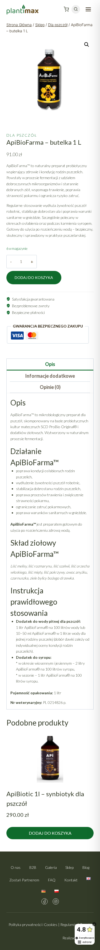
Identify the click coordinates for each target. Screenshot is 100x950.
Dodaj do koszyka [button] (50, 832)
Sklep (69, 867)
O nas (16, 867)
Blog (85, 867)
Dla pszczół (21, 135)
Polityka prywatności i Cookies (33, 924)
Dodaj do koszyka (34, 277)
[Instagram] (55, 901)
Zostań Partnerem (24, 880)
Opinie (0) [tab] (50, 387)
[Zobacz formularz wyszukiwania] (75, 9)
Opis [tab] (50, 364)
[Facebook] (44, 901)
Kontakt (71, 880)
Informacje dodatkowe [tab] (50, 376)
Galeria (51, 867)
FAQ (51, 880)
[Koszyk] (66, 9)
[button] (86, 44)
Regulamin (68, 924)
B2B (32, 867)
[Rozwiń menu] (88, 9)
